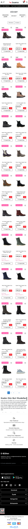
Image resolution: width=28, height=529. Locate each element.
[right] (25, 15)
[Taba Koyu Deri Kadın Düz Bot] (21, 64)
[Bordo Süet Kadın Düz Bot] (21, 212)
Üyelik (14, 494)
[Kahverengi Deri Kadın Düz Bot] (7, 34)
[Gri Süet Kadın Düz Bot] (7, 212)
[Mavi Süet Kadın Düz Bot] (7, 276)
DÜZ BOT (5, 16)
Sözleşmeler (14, 503)
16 (19, 392)
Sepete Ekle (7, 51)
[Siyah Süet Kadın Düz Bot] (21, 123)
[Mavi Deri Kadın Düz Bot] (21, 370)
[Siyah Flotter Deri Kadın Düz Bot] (21, 183)
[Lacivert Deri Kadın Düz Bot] (7, 64)
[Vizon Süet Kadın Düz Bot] (21, 153)
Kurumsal (14, 490)
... (16, 392)
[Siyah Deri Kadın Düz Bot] (21, 34)
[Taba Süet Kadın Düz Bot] (7, 183)
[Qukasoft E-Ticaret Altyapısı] (14, 527)
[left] (3, 15)
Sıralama (17, 22)
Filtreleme (11, 22)
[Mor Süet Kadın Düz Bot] (7, 153)
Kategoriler (14, 499)
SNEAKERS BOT (14, 15)
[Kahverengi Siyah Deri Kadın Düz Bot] (21, 340)
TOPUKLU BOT (22, 15)
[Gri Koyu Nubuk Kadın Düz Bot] (7, 310)
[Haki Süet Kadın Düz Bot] (21, 242)
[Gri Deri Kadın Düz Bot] (21, 94)
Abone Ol (24, 463)
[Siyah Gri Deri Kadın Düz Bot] (7, 370)
